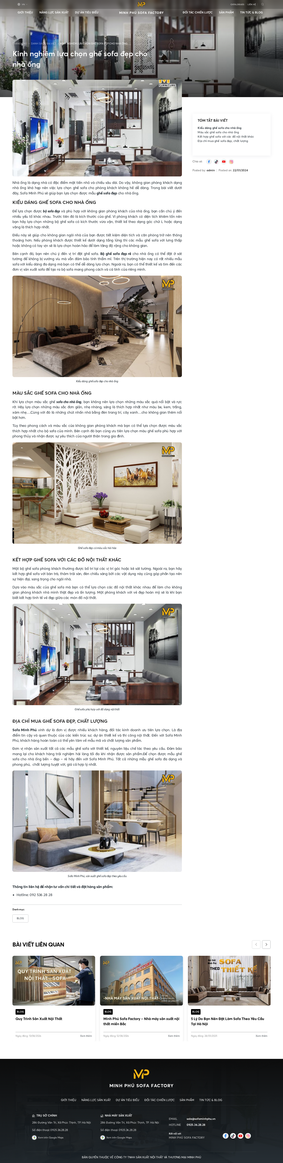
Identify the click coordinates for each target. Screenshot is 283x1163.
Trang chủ (19, 43)
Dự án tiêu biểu (86, 12)
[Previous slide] (256, 944)
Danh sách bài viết (43, 43)
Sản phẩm (226, 12)
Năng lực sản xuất (54, 12)
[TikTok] (216, 161)
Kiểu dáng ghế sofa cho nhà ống (219, 128)
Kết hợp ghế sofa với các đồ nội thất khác (226, 136)
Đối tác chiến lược (198, 12)
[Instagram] (231, 161)
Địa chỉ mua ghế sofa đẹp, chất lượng (223, 141)
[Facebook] (225, 1136)
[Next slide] (266, 944)
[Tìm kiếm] (262, 4)
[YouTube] (224, 161)
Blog (20, 918)
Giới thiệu (25, 12)
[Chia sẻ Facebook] (209, 161)
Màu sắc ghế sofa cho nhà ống (218, 132)
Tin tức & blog (251, 12)
